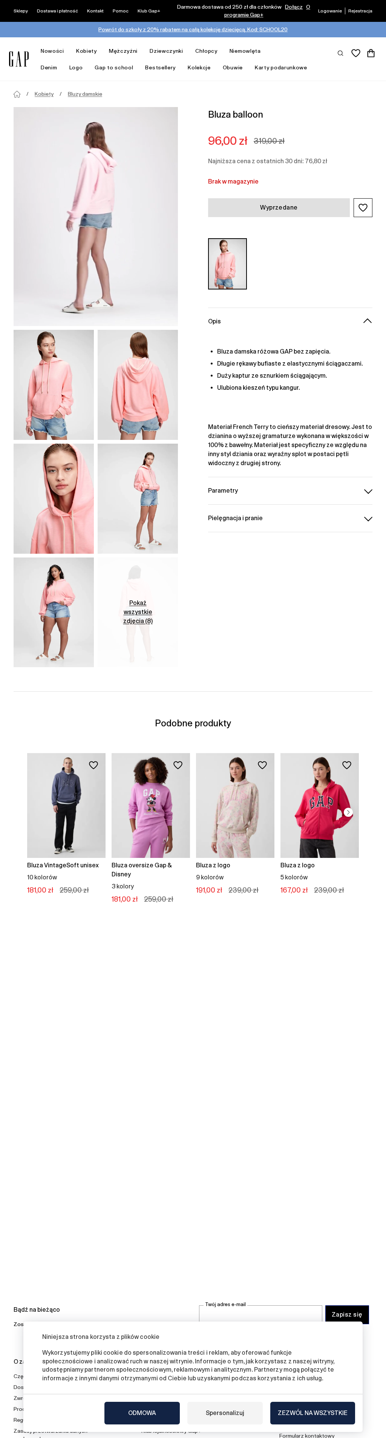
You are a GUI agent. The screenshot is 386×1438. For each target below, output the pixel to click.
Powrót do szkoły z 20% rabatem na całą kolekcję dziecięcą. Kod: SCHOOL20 (193, 29)
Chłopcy (206, 51)
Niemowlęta (245, 51)
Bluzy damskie (85, 94)
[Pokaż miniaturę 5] (54, 612)
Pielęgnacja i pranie (235, 518)
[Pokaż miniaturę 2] (138, 385)
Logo (76, 67)
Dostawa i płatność (57, 11)
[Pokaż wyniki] (341, 53)
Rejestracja (360, 11)
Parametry (223, 490)
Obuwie (233, 67)
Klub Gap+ (149, 11)
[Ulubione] (355, 53)
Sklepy (21, 11)
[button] (363, 207)
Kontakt (95, 11)
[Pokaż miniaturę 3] (54, 499)
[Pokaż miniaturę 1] (54, 385)
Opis (214, 321)
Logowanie (330, 11)
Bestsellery (160, 67)
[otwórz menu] (68, 51)
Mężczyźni (123, 51)
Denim (49, 67)
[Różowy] (227, 263)
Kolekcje (199, 67)
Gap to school (114, 67)
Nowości (52, 51)
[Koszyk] (370, 53)
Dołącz (294, 7)
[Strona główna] (17, 94)
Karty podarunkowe (281, 67)
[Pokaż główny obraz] (96, 216)
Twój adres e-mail (225, 1304)
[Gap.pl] (19, 59)
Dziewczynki (166, 51)
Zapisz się (347, 1314)
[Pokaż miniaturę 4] (138, 499)
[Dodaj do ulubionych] (93, 765)
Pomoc (121, 11)
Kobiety (86, 51)
